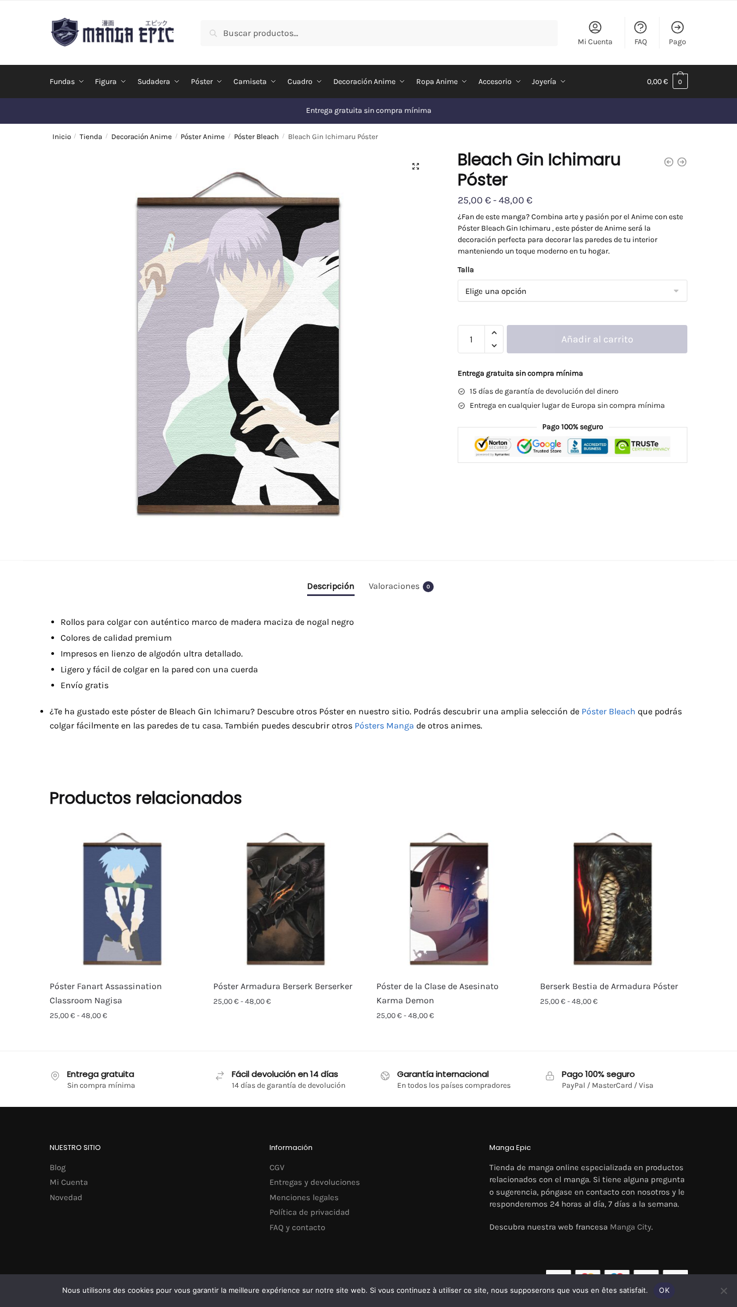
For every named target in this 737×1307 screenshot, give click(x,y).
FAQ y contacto (297, 1227)
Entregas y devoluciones (314, 1182)
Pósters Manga (384, 725)
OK (664, 1290)
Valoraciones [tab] (399, 586)
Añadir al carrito (597, 339)
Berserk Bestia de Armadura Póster (609, 986)
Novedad (66, 1197)
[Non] (723, 1290)
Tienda (91, 136)
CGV (276, 1167)
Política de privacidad (309, 1212)
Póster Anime (203, 136)
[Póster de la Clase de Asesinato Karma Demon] (450, 898)
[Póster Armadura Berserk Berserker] (287, 898)
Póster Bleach (256, 136)
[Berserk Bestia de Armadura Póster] (613, 898)
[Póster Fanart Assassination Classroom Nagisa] (123, 898)
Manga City (630, 1227)
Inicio (61, 136)
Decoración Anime (141, 136)
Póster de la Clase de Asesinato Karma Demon (437, 993)
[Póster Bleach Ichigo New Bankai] (668, 161)
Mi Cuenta (595, 41)
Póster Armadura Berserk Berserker (282, 986)
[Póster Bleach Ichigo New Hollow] (681, 161)
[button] (415, 166)
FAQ (640, 41)
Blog (57, 1167)
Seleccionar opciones (123, 1039)
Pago (677, 41)
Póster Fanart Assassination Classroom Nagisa (106, 993)
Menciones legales (304, 1197)
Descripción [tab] (331, 586)
